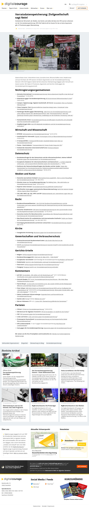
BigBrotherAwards (18, 447)
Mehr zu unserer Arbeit (20, 453)
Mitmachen (34, 8)
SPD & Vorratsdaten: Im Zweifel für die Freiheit (55, 312)
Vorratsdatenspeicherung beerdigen (12, 373)
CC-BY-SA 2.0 (47, 367)
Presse (42, 8)
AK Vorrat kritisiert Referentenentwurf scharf (59, 98)
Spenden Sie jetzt (35, 470)
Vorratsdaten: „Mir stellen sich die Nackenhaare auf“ (38, 275)
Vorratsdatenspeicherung (53, 343)
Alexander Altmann (15, 71)
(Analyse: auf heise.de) (66, 259)
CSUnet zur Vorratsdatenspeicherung (33, 309)
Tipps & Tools (13, 8)
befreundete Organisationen (10, 343)
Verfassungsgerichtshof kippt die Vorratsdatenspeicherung (41, 264)
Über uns (49, 8)
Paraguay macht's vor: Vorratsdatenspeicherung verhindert (41, 267)
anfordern (73, 440)
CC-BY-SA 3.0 (21, 71)
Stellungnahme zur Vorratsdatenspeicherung (36, 134)
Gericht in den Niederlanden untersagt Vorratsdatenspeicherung (44, 262)
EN (65, 4)
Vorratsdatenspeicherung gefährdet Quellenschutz (47, 187)
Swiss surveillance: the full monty (72, 371)
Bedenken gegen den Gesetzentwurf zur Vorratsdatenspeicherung (36, 159)
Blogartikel (24, 343)
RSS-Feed (36, 487)
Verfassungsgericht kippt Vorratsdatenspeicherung (37, 254)
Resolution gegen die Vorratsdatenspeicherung (47, 232)
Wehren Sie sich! (40, 299)
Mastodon (36, 484)
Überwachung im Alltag (37, 343)
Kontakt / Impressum (48, 506)
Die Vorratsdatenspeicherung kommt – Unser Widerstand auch (43, 371)
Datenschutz (36, 506)
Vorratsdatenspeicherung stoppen (61, 223)
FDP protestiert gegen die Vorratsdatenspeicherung (35, 314)
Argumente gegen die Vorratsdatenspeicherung (57, 328)
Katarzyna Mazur (8, 367)
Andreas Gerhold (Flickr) (38, 367)
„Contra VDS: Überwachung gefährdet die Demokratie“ (51, 301)
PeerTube (50, 484)
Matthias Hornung (37, 403)
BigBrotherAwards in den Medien (72, 406)
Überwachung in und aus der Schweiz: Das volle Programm (13, 406)
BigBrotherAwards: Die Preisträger (44, 406)
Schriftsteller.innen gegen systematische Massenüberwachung (35, 277)
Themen (4, 8)
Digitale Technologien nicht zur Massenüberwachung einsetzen (53, 136)
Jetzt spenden (82, 8)
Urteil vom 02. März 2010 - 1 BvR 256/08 (46, 257)
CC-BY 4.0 (43, 403)
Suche (86, 4)
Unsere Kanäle (24, 8)
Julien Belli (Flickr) (66, 367)
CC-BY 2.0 (73, 367)
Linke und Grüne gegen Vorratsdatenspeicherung (42, 317)
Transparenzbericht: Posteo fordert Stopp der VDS (47, 145)
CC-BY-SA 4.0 (14, 367)
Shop (72, 8)
